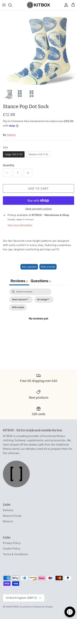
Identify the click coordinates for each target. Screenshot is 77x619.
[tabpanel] (38, 322)
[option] (38, 48)
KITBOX (15, 606)
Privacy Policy (12, 543)
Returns (8, 521)
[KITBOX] (38, 5)
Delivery (8, 510)
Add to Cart (38, 188)
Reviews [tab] (19, 281)
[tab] (40, 281)
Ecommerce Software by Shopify (36, 606)
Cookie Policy (11, 548)
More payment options (38, 208)
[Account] (65, 5)
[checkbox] (18, 307)
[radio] (14, 154)
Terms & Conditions (15, 554)
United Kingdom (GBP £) (21, 597)
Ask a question (29, 266)
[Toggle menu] (4, 5)
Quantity (8, 165)
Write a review (48, 266)
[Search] (12, 5)
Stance (11, 135)
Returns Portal (12, 515)
